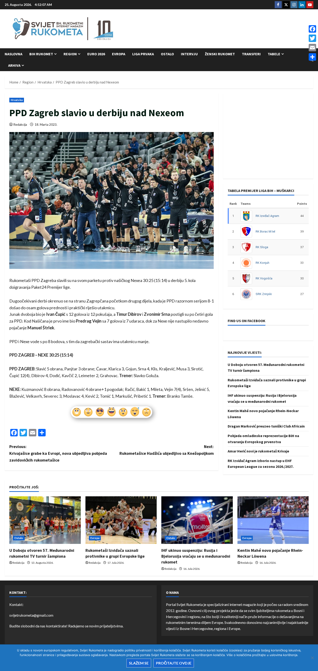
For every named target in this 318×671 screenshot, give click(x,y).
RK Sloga (262, 247)
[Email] (312, 47)
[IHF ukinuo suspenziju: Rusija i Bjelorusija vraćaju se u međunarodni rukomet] (197, 520)
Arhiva (14, 65)
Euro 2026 (96, 54)
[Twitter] (312, 38)
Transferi (251, 54)
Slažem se (139, 663)
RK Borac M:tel (265, 231)
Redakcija (20, 124)
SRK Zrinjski (264, 294)
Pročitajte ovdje (173, 663)
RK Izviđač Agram (267, 216)
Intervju (189, 54)
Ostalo (167, 54)
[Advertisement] (228, 29)
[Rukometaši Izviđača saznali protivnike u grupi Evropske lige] (121, 520)
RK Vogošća (264, 278)
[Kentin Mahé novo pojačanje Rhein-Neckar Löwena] (273, 520)
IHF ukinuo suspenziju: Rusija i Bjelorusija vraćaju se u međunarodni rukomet (195, 556)
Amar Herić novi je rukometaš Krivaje (258, 451)
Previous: (58, 453)
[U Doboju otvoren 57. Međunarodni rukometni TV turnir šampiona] (45, 520)
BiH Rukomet (41, 54)
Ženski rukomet (220, 54)
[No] (312, 657)
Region (70, 54)
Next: (166, 450)
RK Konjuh (262, 262)
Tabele (274, 54)
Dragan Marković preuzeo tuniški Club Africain (266, 426)
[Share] (312, 57)
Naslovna (13, 54)
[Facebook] (312, 29)
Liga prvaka (143, 54)
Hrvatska (17, 100)
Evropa (118, 54)
